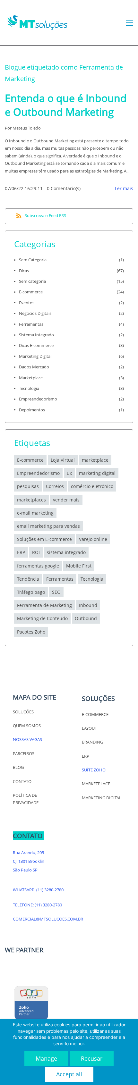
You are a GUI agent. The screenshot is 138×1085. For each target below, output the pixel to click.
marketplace (95, 460)
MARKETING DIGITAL (101, 798)
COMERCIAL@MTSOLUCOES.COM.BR (48, 919)
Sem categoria (32, 281)
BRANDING (92, 742)
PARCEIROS (23, 753)
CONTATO (22, 781)
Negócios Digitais (35, 313)
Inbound (88, 605)
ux (69, 473)
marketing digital (97, 473)
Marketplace (31, 378)
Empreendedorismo (38, 399)
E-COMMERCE (95, 714)
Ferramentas (31, 324)
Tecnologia (29, 388)
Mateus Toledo (27, 128)
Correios (55, 486)
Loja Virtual (63, 460)
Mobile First (78, 566)
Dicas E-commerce (36, 345)
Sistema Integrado (36, 335)
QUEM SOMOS (27, 725)
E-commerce (31, 292)
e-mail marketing (35, 513)
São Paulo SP (25, 870)
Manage (46, 1058)
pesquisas (28, 486)
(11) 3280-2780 (50, 890)
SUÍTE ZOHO (94, 770)
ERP (85, 756)
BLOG (18, 767)
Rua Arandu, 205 (28, 852)
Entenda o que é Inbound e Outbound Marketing (66, 105)
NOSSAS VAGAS (27, 739)
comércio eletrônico (92, 486)
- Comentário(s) (62, 188)
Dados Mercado (34, 367)
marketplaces (31, 500)
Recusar (91, 1058)
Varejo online (93, 539)
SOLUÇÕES (23, 712)
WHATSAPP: (24, 890)
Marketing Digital (35, 356)
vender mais (66, 500)
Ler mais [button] (124, 188)
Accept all (69, 1074)
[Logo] (37, 22)
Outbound (86, 618)
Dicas (24, 270)
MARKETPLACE (96, 783)
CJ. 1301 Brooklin (28, 861)
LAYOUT (89, 728)
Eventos (26, 303)
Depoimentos (32, 410)
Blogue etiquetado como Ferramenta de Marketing (64, 73)
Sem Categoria (33, 260)
